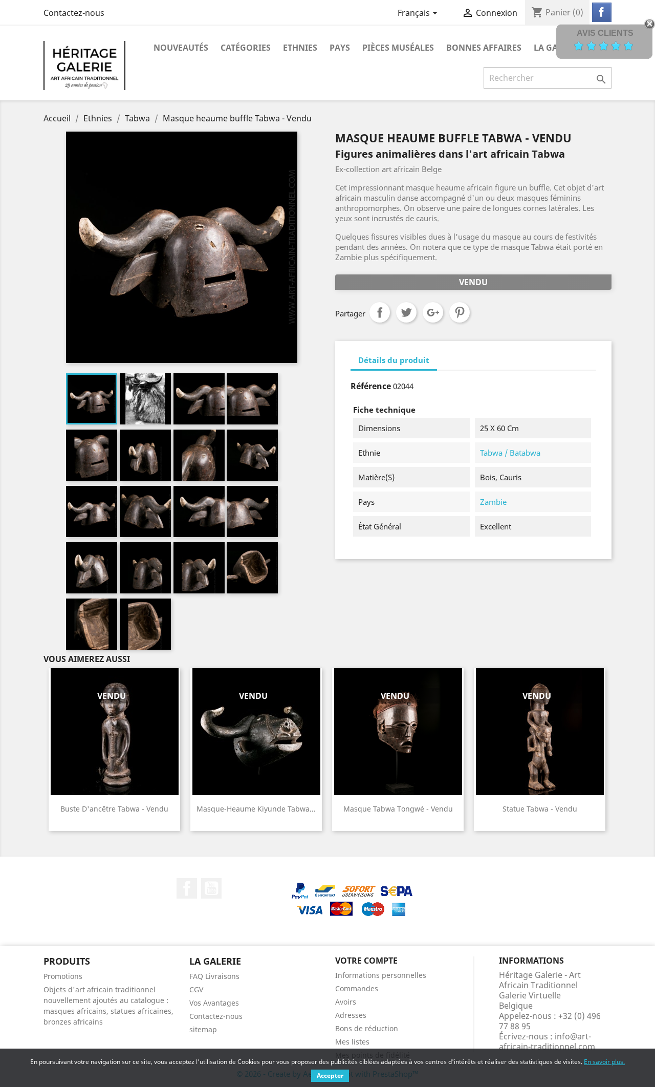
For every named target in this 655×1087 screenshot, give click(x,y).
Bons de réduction (366, 1028)
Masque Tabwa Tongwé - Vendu (398, 809)
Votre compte (366, 960)
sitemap (203, 1029)
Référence (371, 386)
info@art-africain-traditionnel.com (547, 1041)
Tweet (406, 312)
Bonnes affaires (483, 47)
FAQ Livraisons (214, 976)
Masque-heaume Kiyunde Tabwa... (256, 809)
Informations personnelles (380, 975)
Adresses (350, 1015)
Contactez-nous (73, 12)
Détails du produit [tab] (393, 360)
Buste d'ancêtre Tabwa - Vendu (114, 809)
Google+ (433, 312)
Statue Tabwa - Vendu (540, 809)
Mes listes (352, 1042)
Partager (379, 312)
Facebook (187, 888)
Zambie (493, 502)
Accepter (330, 1075)
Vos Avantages (214, 1003)
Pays (340, 47)
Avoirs (345, 1002)
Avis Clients (605, 33)
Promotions (62, 976)
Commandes (356, 988)
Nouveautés (181, 47)
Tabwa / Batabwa (510, 452)
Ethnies (300, 47)
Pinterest (459, 312)
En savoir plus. (604, 1061)
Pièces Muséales (398, 47)
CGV (196, 989)
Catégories (246, 47)
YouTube (211, 888)
